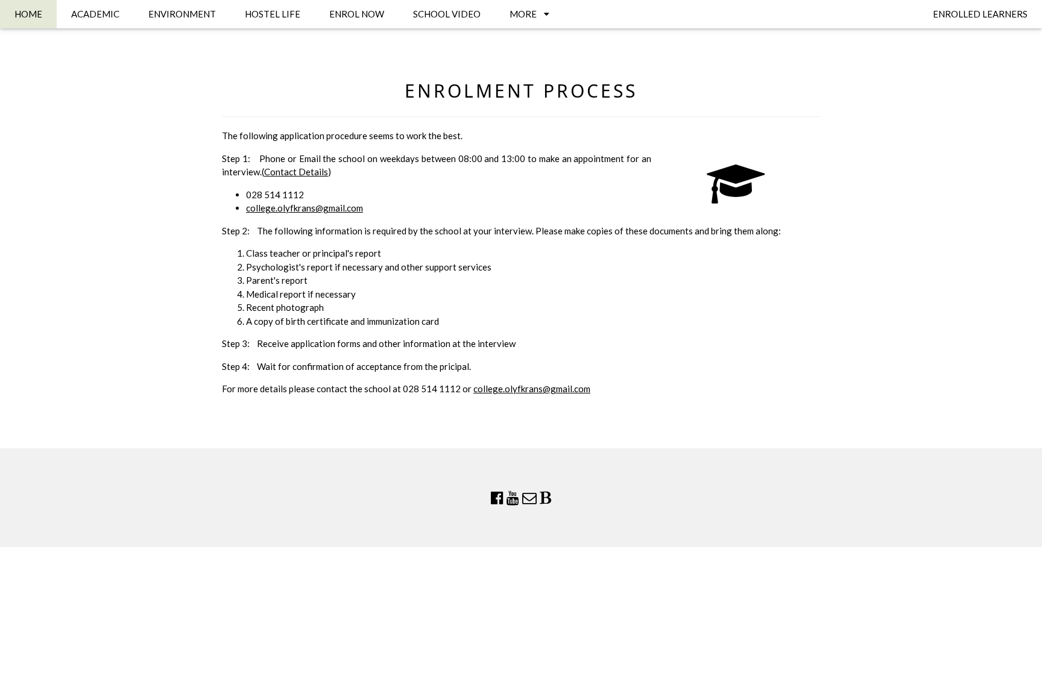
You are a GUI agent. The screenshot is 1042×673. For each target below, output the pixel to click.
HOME (28, 13)
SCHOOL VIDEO (447, 13)
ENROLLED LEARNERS (980, 13)
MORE (527, 13)
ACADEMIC (95, 13)
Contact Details (296, 171)
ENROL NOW (356, 13)
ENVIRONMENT (182, 13)
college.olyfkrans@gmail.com (304, 207)
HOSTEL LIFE (272, 13)
